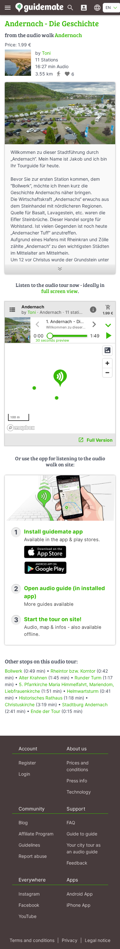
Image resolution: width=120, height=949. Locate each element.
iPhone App (79, 905)
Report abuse (33, 856)
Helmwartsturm (83, 691)
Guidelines (29, 845)
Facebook (29, 905)
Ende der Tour (45, 711)
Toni (46, 53)
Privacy (69, 940)
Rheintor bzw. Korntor (73, 671)
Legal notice (97, 940)
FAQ (71, 822)
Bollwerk (13, 671)
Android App (80, 894)
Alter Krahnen (33, 677)
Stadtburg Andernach (85, 704)
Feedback (77, 863)
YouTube (27, 916)
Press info (77, 780)
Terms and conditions (32, 940)
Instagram (29, 894)
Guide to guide (82, 833)
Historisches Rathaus (40, 697)
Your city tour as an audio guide (83, 848)
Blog (23, 822)
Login (24, 774)
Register (27, 762)
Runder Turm (88, 677)
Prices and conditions (78, 766)
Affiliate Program (36, 833)
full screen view (59, 291)
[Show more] (60, 269)
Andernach (68, 35)
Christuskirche (20, 704)
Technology (79, 792)
